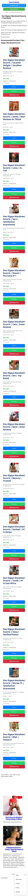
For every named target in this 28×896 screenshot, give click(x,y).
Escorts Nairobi (14, 2)
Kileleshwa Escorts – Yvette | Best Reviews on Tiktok (14, 849)
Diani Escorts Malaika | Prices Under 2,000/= (14, 818)
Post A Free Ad (14, 9)
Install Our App (14, 5)
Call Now (14, 87)
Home (7, 12)
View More (4, 878)
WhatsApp (14, 91)
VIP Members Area (14, 95)
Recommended (5, 37)
